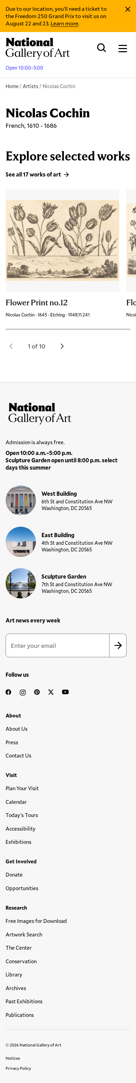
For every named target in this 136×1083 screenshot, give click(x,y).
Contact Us (18, 755)
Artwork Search (24, 934)
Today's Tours (22, 814)
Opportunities (22, 888)
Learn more (64, 23)
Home (12, 86)
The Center (19, 947)
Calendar (16, 801)
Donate (14, 874)
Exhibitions (18, 841)
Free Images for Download (36, 920)
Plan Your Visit (22, 788)
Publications (20, 1014)
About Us (17, 728)
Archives (16, 987)
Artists (30, 86)
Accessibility (21, 828)
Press (12, 742)
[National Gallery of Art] (68, 412)
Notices (13, 1058)
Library (14, 974)
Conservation (21, 961)
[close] (127, 9)
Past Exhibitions (24, 1001)
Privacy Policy (18, 1068)
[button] (11, 346)
